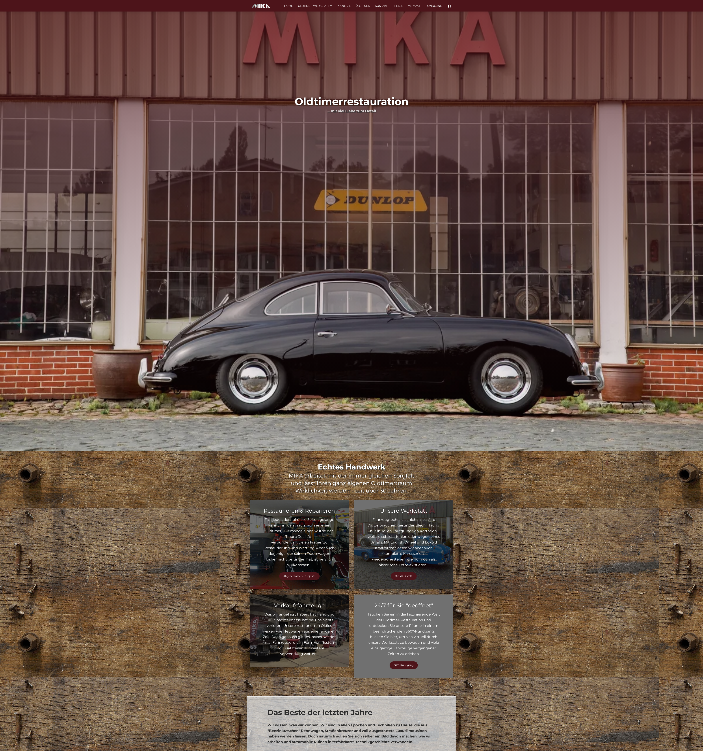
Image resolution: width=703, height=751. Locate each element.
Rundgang (434, 5)
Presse (398, 5)
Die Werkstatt (403, 576)
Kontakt (381, 5)
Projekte (344, 5)
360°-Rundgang (404, 665)
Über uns (363, 5)
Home (288, 5)
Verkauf (414, 5)
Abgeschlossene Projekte (299, 576)
